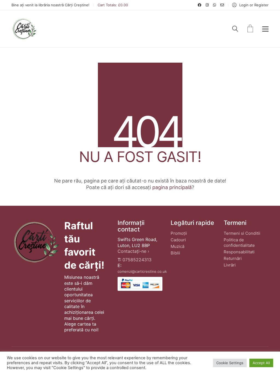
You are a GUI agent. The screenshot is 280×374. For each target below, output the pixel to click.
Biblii (175, 253)
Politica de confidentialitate (239, 242)
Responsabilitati (239, 251)
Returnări (233, 258)
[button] (265, 29)
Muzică (177, 246)
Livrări (230, 265)
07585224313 (136, 259)
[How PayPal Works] (140, 284)
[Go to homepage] (24, 28)
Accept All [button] (261, 363)
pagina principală (172, 187)
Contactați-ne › (133, 251)
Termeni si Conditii (242, 233)
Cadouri (178, 239)
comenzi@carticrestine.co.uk (142, 271)
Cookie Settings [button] (229, 363)
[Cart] (250, 29)
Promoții (179, 233)
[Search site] (235, 29)
